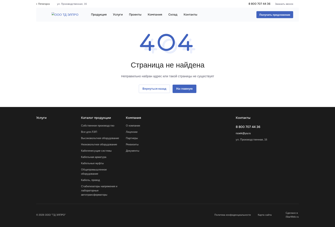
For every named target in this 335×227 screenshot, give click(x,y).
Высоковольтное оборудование (100, 138)
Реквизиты (132, 144)
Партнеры (132, 138)
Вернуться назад (154, 88)
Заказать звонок (284, 3)
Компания (133, 118)
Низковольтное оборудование (99, 144)
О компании (133, 125)
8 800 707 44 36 (259, 4)
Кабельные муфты (92, 163)
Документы (132, 150)
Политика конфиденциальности (232, 214)
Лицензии (131, 131)
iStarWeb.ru (292, 216)
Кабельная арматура (93, 156)
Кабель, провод (90, 179)
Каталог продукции (96, 118)
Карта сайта (265, 214)
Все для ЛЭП (89, 131)
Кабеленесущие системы (96, 150)
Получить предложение (274, 14)
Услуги (41, 118)
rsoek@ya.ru (243, 133)
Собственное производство (97, 125)
